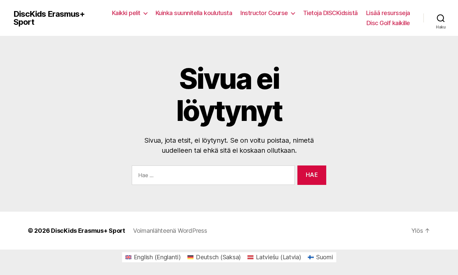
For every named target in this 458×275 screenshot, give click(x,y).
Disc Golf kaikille (388, 22)
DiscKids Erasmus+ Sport (49, 18)
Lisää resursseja (388, 12)
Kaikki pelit (126, 12)
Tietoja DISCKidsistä (330, 12)
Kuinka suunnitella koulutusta (194, 12)
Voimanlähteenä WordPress (170, 230)
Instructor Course (264, 12)
